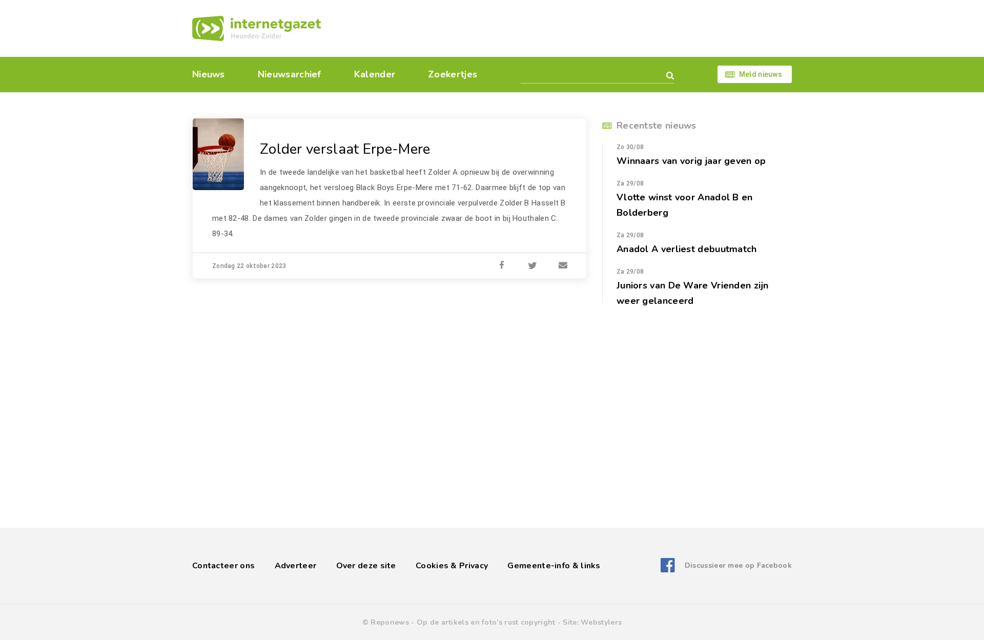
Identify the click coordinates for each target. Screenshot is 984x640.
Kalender (374, 74)
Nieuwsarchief (289, 74)
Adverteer (296, 565)
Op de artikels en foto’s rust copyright (486, 622)
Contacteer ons (223, 565)
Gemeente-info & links (553, 565)
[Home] (256, 28)
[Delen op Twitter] (532, 266)
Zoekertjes (452, 74)
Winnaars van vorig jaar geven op (691, 161)
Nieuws (208, 74)
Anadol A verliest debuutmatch (687, 249)
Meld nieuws (760, 74)
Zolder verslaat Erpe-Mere (345, 149)
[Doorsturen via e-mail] (563, 266)
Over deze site (366, 565)
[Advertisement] (562, 28)
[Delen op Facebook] (502, 266)
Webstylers (601, 622)
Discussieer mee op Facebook (738, 565)
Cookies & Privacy (452, 565)
